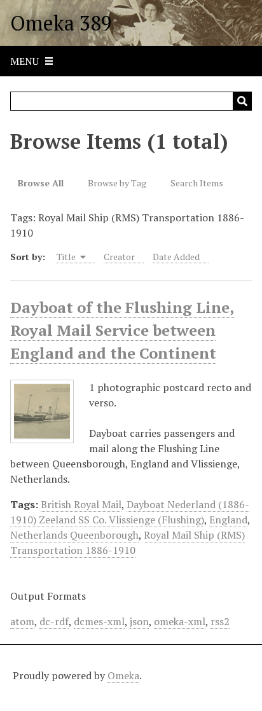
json (139, 621)
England (228, 520)
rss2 (220, 621)
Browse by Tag (117, 183)
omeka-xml (179, 621)
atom (22, 621)
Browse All (41, 183)
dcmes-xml (99, 621)
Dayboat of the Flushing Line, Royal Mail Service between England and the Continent (122, 330)
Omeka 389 (61, 23)
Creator (119, 257)
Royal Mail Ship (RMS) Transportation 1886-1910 (127, 542)
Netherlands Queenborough (74, 535)
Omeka (123, 675)
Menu (24, 61)
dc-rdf (54, 621)
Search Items (196, 183)
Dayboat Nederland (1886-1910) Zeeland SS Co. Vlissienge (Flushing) (129, 512)
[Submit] (242, 101)
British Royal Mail (81, 504)
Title (67, 257)
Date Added (176, 257)
